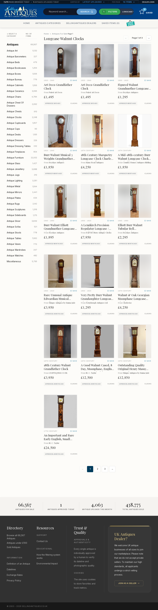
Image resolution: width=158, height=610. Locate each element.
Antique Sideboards (22, 215)
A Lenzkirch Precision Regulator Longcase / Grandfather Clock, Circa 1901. (97, 230)
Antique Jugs (22, 175)
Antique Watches (22, 255)
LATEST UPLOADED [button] (92, 2)
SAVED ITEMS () (111, 23)
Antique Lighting (22, 180)
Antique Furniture (22, 157)
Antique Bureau (22, 79)
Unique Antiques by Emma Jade (62, 302)
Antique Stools (22, 232)
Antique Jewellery (22, 169)
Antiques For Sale (59, 34)
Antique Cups (22, 129)
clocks (74, 103)
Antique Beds (22, 62)
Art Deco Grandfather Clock (58, 86)
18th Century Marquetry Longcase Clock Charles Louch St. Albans (96, 158)
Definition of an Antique (18, 564)
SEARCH (84, 11)
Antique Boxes (22, 74)
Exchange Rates (15, 575)
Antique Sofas (22, 227)
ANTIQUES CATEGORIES (48, 23)
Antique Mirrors (22, 192)
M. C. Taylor (91, 373)
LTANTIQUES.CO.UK (58, 373)
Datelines (11, 569)
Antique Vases (22, 244)
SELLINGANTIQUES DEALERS (81, 23)
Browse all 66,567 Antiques (16, 537)
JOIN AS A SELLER (127, 583)
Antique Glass (22, 163)
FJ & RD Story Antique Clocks (98, 232)
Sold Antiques (13, 547)
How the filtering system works (48, 556)
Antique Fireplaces (22, 152)
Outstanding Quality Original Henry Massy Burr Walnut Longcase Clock (132, 370)
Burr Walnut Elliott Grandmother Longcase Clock (59, 228)
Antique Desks (22, 134)
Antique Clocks (22, 117)
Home (46, 34)
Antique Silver (22, 221)
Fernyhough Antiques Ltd (97, 302)
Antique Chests (22, 111)
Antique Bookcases (22, 68)
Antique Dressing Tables (22, 146)
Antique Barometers (22, 56)
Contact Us (42, 541)
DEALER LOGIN (148, 2)
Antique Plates (22, 198)
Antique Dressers (22, 140)
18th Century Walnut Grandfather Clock (57, 367)
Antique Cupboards (22, 123)
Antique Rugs (22, 204)
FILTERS (110, 11)
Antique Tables (22, 238)
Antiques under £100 (17, 543)
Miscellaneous (22, 261)
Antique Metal (22, 186)
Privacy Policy (14, 580)
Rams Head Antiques (95, 162)
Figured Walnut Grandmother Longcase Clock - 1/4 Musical (133, 88)
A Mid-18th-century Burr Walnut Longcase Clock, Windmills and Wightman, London (134, 160)
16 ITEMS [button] (128, 2)
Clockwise (127, 302)
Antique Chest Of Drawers (22, 104)
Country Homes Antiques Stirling (137, 162)
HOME (26, 23)
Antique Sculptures (22, 209)
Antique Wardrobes (22, 250)
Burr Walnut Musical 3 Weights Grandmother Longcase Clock (58, 158)
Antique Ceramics (22, 91)
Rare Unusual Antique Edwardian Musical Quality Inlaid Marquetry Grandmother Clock (60, 300)
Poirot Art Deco (55, 92)
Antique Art (22, 50)
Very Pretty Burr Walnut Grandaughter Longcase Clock (97, 298)
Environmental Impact (47, 563)
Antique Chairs (22, 97)
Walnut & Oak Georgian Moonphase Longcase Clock (133, 298)
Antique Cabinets (22, 85)
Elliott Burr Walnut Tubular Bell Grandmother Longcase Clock (133, 230)
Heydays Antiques (130, 92)
